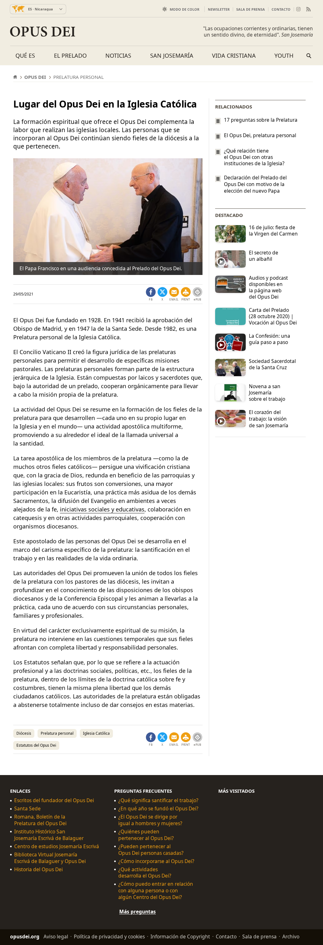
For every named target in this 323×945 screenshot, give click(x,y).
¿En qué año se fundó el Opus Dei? (158, 808)
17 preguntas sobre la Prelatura (260, 120)
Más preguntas (137, 911)
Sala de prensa (250, 9)
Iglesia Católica (96, 733)
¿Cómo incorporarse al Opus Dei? (156, 861)
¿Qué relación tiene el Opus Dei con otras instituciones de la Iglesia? (254, 157)
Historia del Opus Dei (38, 869)
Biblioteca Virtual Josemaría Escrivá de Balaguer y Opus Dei (50, 858)
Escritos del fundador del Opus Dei (54, 800)
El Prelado (70, 55)
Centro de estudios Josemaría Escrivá (56, 846)
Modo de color (184, 9)
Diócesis (23, 733)
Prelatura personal (57, 733)
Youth (283, 55)
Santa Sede (27, 808)
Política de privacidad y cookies (109, 936)
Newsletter (219, 9)
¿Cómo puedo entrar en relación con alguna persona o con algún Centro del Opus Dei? (155, 891)
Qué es (25, 55)
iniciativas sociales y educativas (102, 509)
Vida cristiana (234, 55)
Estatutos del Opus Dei (36, 745)
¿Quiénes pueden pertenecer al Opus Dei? (146, 835)
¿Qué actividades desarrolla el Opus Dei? (144, 872)
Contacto (281, 9)
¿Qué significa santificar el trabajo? (158, 800)
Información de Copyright (180, 936)
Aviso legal (56, 936)
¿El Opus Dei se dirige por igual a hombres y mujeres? (150, 820)
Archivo (290, 936)
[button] (186, 294)
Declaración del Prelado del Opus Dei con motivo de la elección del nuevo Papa (255, 184)
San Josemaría (171, 55)
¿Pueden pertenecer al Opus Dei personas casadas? (151, 849)
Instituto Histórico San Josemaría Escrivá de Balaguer (49, 835)
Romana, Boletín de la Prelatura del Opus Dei (40, 820)
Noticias (118, 55)
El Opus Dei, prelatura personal (260, 135)
